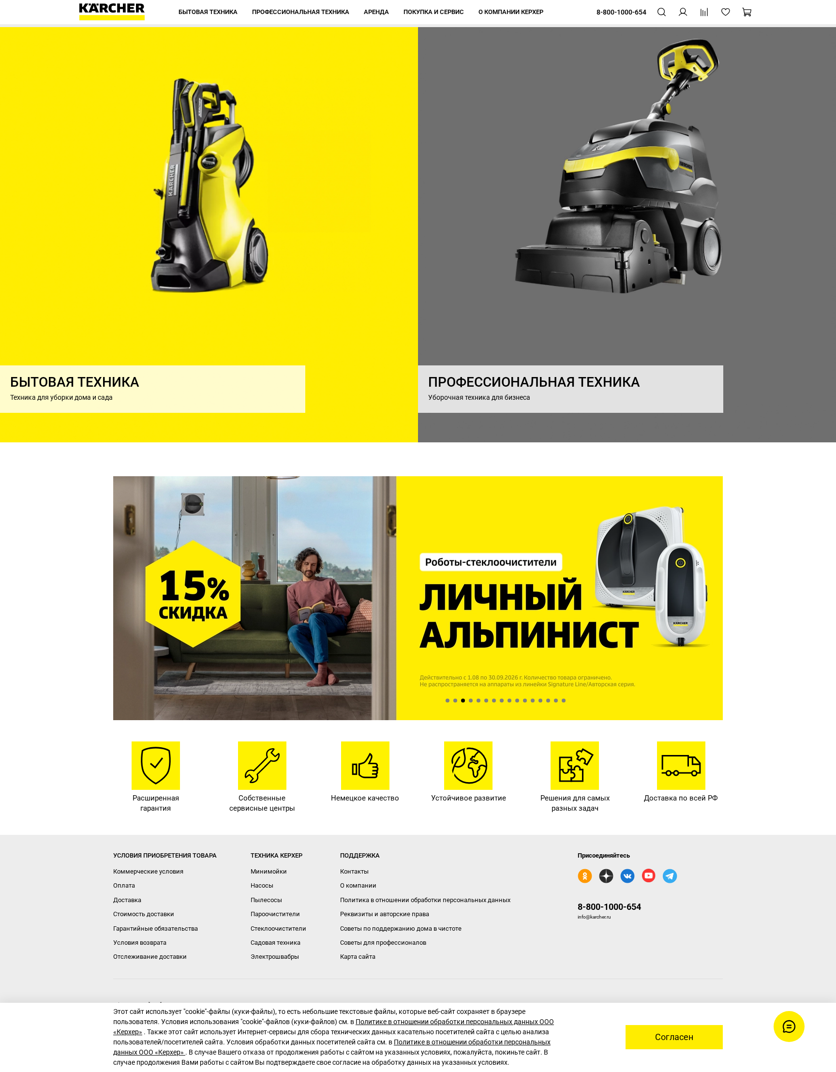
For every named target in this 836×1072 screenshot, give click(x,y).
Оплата (124, 885)
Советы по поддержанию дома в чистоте (401, 928)
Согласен (674, 1037)
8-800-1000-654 (609, 907)
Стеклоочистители (278, 928)
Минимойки (269, 871)
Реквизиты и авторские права (384, 914)
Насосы (262, 885)
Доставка (127, 900)
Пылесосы (266, 900)
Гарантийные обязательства (155, 928)
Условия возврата (139, 942)
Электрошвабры (275, 956)
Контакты (354, 871)
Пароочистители (275, 914)
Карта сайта (357, 956)
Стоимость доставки (143, 914)
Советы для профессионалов (383, 942)
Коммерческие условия (148, 871)
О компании (358, 885)
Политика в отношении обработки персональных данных (425, 900)
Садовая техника (275, 942)
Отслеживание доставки (150, 956)
